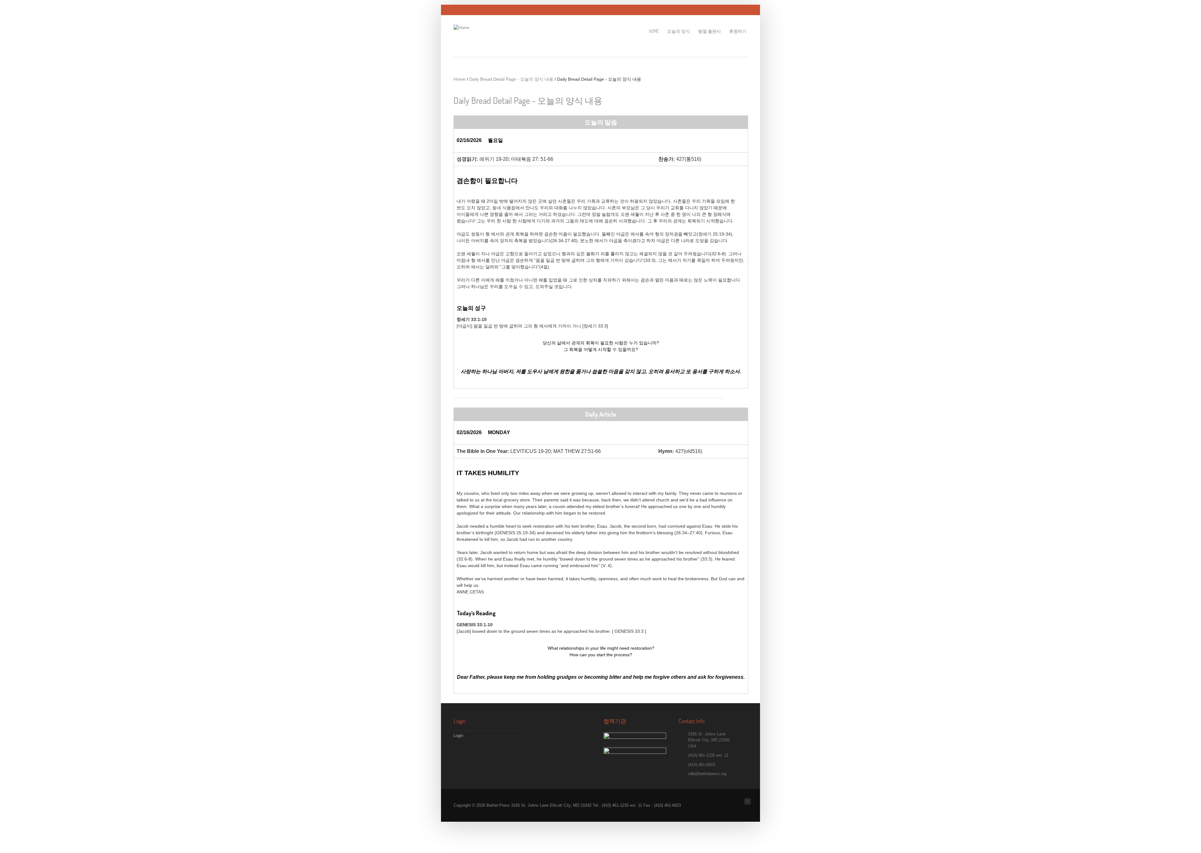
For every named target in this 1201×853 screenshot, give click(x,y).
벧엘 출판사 (709, 31)
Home (654, 31)
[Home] (461, 27)
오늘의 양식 (678, 31)
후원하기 (738, 31)
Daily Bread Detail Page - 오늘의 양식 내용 (511, 79)
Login (458, 735)
